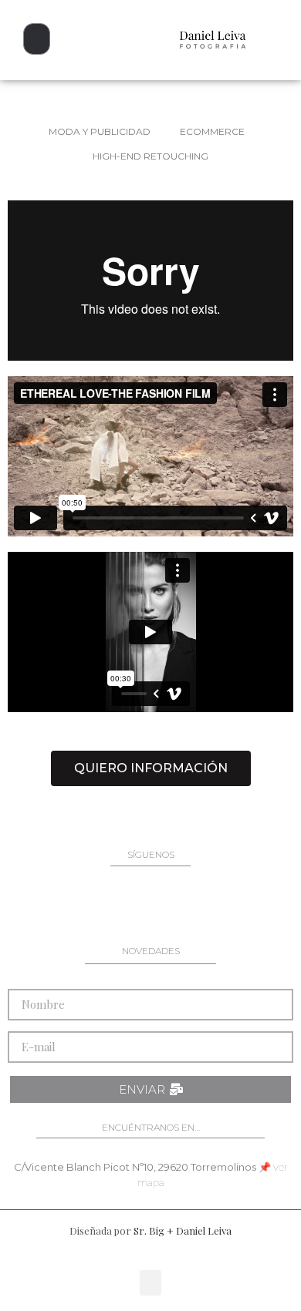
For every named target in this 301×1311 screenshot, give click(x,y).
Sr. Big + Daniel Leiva (183, 1230)
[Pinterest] (150, 905)
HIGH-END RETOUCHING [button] (150, 156)
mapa (150, 1182)
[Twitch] (253, 905)
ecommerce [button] (212, 131)
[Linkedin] (202, 905)
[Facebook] (99, 905)
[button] (36, 39)
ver (280, 1167)
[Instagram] (48, 905)
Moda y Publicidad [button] (99, 131)
